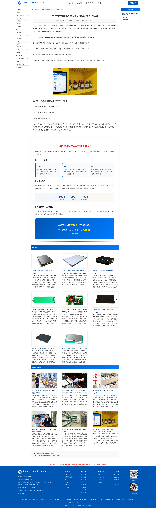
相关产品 (125, 17)
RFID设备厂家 (22, 493)
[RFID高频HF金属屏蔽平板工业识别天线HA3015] (105, 299)
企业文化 (116, 477)
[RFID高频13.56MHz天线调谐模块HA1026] (74, 261)
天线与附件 (22, 18)
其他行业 (22, 52)
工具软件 (100, 479)
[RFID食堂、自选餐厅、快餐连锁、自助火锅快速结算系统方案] (44, 380)
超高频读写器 (22, 15)
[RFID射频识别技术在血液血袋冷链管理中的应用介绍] (105, 380)
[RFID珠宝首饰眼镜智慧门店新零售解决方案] (74, 380)
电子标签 (22, 21)
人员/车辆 (22, 49)
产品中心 (18, 9)
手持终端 (22, 26)
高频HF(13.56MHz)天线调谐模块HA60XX (74, 309)
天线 (66, 479)
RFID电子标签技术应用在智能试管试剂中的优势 (130, 13)
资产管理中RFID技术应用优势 (45, 453)
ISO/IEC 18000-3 (116, 499)
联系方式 (133, 3)
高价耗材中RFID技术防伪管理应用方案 (48, 456)
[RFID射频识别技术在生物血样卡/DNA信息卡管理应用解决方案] (44, 419)
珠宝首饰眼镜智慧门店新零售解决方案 (73, 390)
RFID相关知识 (22, 58)
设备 (62, 499)
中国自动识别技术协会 (127, 499)
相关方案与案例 (126, 19)
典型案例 (18, 67)
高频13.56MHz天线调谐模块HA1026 (73, 271)
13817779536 (83, 230)
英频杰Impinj (69, 499)
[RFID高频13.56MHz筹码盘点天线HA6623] (44, 299)
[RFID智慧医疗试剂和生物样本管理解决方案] (105, 419)
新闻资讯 (37, 9)
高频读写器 (22, 12)
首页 (33, 9)
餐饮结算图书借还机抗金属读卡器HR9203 (74, 348)
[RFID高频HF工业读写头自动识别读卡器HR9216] (105, 261)
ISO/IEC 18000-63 (105, 499)
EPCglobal (83, 499)
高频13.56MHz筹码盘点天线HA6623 (42, 309)
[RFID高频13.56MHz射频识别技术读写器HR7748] (44, 261)
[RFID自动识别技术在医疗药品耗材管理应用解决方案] (74, 419)
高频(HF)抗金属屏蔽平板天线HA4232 (43, 348)
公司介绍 (116, 474)
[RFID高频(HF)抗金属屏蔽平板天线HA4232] (44, 338)
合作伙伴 (116, 479)
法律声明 (116, 484)
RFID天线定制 (49, 499)
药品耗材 (22, 38)
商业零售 (22, 41)
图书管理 (22, 46)
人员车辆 (83, 489)
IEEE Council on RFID (93, 499)
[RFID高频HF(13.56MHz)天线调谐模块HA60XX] (74, 299)
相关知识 (100, 474)
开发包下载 (22, 61)
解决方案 (18, 29)
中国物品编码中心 (72, 502)
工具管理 (22, 35)
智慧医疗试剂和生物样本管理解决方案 (104, 429)
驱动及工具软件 (22, 64)
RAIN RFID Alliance (83, 502)
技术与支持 (19, 55)
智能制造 (22, 44)
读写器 (42, 499)
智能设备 (22, 23)
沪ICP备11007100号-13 (28, 487)
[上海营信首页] (31, 3)
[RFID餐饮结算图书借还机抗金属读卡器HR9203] (74, 338)
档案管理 (22, 32)
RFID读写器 (36, 499)
